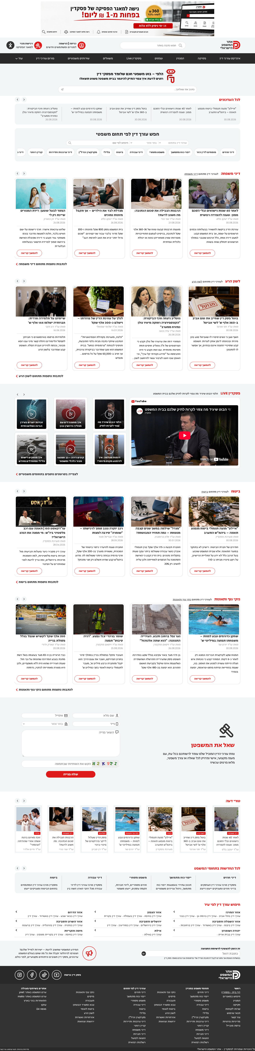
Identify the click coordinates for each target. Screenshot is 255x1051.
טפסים (159, 58)
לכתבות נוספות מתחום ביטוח (38, 582)
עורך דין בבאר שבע (71, 916)
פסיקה (202, 58)
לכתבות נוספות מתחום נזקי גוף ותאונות (46, 690)
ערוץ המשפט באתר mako (32, 996)
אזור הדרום (75, 912)
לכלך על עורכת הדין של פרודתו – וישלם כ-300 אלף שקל (100, 320)
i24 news (41, 1009)
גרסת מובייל (233, 1026)
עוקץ (43, 1005)
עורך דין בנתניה (73, 925)
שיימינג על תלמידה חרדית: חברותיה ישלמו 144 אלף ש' (46, 320)
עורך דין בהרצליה (52, 925)
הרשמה (63, 43)
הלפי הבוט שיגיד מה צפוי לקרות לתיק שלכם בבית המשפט (185, 393)
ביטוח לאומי (168, 1009)
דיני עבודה (136, 152)
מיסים (171, 996)
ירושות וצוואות (167, 1021)
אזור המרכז (233, 912)
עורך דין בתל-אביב (229, 916)
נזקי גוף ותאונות (227, 599)
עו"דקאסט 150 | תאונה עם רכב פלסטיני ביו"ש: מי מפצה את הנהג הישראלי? (42, 532)
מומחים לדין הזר (206, 152)
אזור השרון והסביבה (69, 922)
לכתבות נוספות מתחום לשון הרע (41, 376)
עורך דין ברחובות (190, 925)
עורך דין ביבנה (232, 925)
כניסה (72, 43)
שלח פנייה (70, 774)
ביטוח (119, 152)
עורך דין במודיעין (128, 925)
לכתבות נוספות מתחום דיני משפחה (43, 264)
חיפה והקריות (73, 931)
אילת (157, 931)
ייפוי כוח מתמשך (180, 152)
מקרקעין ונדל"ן (88, 152)
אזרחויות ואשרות (165, 1017)
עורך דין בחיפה (152, 916)
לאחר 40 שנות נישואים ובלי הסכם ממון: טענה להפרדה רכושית (172, 110)
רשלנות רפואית (200, 1042)
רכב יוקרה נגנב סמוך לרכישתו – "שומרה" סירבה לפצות (101, 530)
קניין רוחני (36, 152)
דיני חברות (202, 1034)
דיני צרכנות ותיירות (60, 152)
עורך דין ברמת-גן (206, 916)
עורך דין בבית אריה (229, 934)
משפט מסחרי (156, 152)
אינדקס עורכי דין (230, 58)
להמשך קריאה (202, 253)
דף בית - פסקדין (230, 992)
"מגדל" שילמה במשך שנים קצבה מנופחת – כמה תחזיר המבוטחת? (157, 530)
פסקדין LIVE (230, 393)
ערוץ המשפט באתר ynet (32, 992)
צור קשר (235, 1017)
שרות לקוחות (232, 1009)
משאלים (108, 58)
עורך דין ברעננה (31, 925)
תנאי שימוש (233, 1013)
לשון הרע (232, 281)
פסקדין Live (133, 58)
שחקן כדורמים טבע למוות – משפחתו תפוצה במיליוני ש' (86, 110)
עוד (19, 58)
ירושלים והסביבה (150, 922)
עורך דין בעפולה (132, 916)
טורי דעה (233, 801)
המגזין (180, 58)
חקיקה (236, 1005)
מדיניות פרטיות (231, 1021)
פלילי (106, 152)
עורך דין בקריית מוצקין (50, 934)
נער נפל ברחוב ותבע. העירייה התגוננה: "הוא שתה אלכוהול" (160, 638)
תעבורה (171, 1000)
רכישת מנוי (26, 43)
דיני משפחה (230, 173)
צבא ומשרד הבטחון (164, 1005)
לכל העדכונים (229, 99)
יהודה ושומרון (231, 931)
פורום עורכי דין (45, 58)
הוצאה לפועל (201, 1038)
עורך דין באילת (152, 934)
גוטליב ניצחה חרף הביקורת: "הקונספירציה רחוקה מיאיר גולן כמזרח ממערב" (39, 112)
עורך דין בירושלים (151, 925)
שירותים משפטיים (79, 58)
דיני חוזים (228, 152)
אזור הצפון (154, 912)
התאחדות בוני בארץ (35, 1000)
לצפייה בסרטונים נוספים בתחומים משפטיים (48, 474)
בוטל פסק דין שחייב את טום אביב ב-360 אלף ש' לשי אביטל (128, 110)
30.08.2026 (230, 119)
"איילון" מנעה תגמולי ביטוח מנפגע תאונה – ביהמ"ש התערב (217, 110)
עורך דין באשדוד (212, 925)
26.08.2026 (51, 119)
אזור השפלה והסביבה (226, 922)
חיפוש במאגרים (231, 996)
